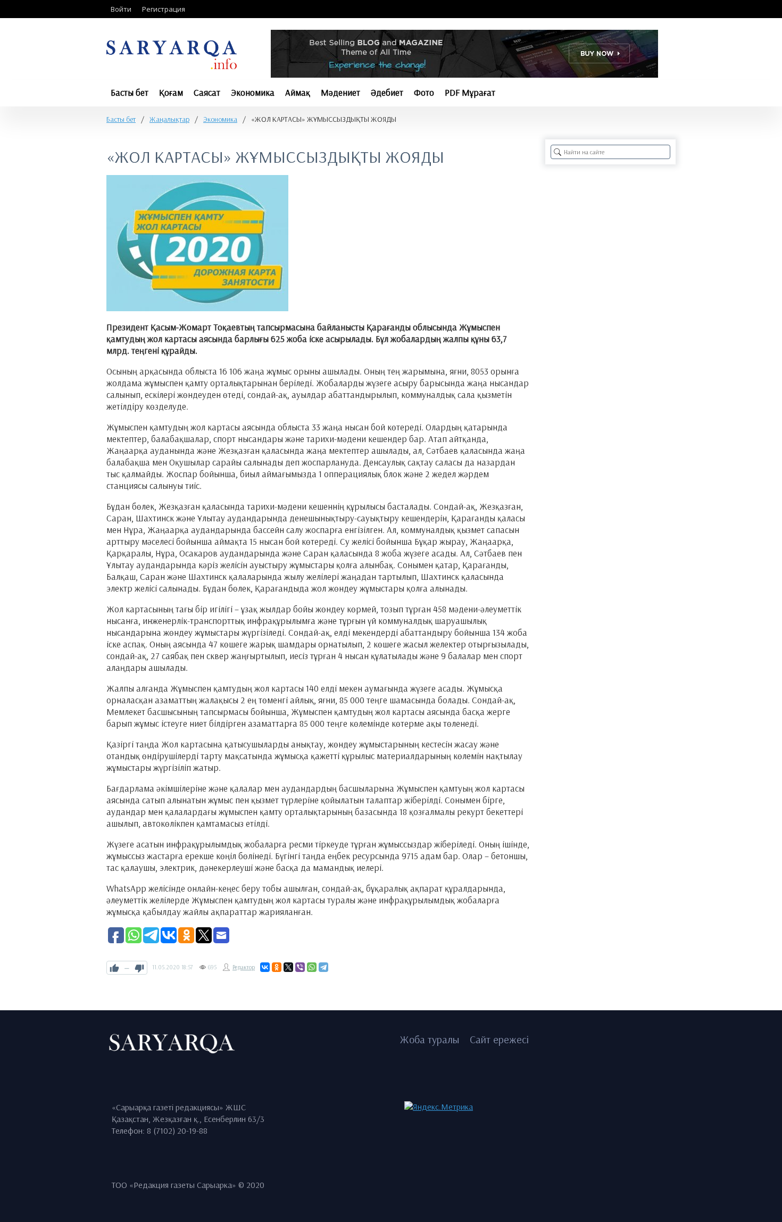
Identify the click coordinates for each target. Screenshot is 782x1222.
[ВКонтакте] (265, 967)
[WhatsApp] (312, 967)
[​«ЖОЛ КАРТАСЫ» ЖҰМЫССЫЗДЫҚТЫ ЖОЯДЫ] (197, 243)
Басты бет (121, 119)
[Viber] (300, 967)
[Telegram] (323, 967)
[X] (288, 967)
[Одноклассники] (276, 967)
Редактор (243, 967)
